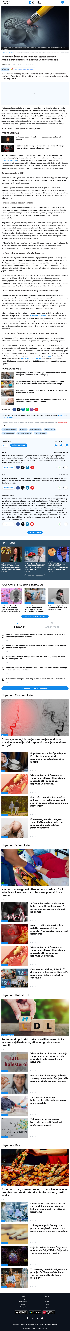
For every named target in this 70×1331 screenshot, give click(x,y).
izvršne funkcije (50, 430)
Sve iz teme (35, 576)
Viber (3, 417)
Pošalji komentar (18, 445)
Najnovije (17, 695)
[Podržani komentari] (61, 445)
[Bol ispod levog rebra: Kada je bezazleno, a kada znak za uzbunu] (7, 139)
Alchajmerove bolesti (38, 316)
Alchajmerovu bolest (9, 160)
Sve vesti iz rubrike (35, 616)
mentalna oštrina (8, 433)
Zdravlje (11, 53)
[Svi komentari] (55, 445)
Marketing (16, 1324)
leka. (49, 356)
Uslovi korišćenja (62, 422)
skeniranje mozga (40, 433)
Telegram (9, 417)
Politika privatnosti (45, 1324)
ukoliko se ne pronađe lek (31, 358)
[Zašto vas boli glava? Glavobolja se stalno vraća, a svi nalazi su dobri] (58, 596)
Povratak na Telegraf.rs (6, 2)
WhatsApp (62, 415)
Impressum (24, 1324)
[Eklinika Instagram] (37, 1318)
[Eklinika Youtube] (42, 1318)
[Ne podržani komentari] (66, 445)
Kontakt (54, 1324)
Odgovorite (8, 467)
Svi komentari (35, 532)
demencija (23, 430)
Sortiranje (58, 442)
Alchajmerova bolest (9, 430)
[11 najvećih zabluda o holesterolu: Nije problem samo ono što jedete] (14, 1106)
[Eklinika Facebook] (27, 1318)
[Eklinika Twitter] (32, 1318)
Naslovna (4, 53)
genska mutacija (35, 430)
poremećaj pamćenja (24, 433)
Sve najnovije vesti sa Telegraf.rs (35, 688)
